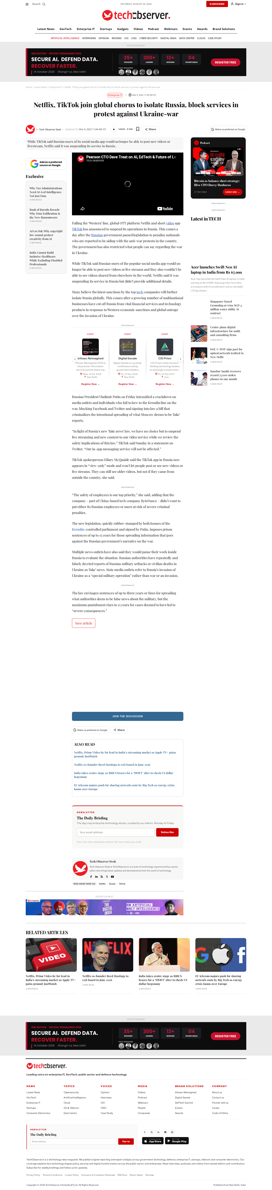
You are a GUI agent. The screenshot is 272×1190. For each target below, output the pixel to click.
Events (178, 1107)
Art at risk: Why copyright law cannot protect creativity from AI (46, 235)
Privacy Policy (33, 1175)
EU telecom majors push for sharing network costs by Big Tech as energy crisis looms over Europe (218, 980)
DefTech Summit (184, 1102)
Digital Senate (182, 1097)
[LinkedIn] (158, 1132)
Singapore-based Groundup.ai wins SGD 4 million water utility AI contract (226, 307)
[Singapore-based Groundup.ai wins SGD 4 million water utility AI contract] (199, 308)
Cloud (67, 1102)
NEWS (30, 1086)
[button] (39, 4)
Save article (83, 623)
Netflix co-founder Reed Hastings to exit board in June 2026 (112, 764)
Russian (97, 235)
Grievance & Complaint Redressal (98, 1175)
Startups (31, 1107)
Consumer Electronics (38, 1113)
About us (217, 1092)
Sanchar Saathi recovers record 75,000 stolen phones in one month (225, 375)
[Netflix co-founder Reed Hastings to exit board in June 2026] (107, 955)
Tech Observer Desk (50, 129)
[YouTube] (165, 1132)
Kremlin (78, 529)
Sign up (126, 1141)
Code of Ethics (220, 1113)
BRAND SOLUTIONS (189, 1086)
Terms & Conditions (52, 1175)
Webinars (143, 1102)
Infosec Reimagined (185, 1092)
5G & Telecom (71, 1107)
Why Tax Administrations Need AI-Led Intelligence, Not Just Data (46, 192)
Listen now (231, 192)
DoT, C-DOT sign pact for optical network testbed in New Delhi (227, 353)
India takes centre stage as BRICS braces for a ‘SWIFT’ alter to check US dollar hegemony (163, 980)
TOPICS (69, 1086)
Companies (144, 1113)
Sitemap (149, 1175)
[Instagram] (172, 1132)
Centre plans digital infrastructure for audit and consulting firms (225, 331)
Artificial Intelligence (75, 1097)
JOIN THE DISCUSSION (128, 716)
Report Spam (136, 1175)
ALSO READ (84, 744)
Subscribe (167, 832)
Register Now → (90, 384)
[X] (107, 876)
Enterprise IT (55, 87)
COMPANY (219, 1086)
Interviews (106, 1097)
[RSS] (101, 876)
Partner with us (220, 1102)
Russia (112, 883)
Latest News (40, 87)
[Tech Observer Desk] (31, 129)
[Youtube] (112, 876)
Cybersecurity (71, 1092)
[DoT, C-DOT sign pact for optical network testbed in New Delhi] (199, 355)
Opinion (105, 1092)
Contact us (218, 1097)
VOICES (106, 1086)
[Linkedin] (96, 876)
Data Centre (70, 1113)
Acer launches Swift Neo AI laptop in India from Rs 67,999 (216, 269)
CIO (103, 1102)
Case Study (107, 1113)
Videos (141, 1092)
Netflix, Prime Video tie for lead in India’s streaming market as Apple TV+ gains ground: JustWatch (51, 980)
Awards (179, 1113)
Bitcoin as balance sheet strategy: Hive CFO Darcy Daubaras (217, 183)
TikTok (77, 229)
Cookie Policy (72, 1175)
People (141, 1107)
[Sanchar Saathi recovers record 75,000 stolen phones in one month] (199, 377)
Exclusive (35, 176)
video (170, 223)
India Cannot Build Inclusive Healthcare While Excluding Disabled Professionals (46, 258)
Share (152, 129)
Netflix (102, 883)
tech (140, 292)
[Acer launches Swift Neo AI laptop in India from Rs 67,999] (218, 241)
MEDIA (143, 1086)
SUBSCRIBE (217, 4)
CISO (103, 1107)
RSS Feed (122, 1175)
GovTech (31, 1097)
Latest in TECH (206, 218)
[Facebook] (91, 876)
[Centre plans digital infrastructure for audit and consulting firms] (199, 333)
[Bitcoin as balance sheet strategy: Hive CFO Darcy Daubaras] (218, 161)
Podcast (142, 1097)
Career (215, 1107)
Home (29, 87)
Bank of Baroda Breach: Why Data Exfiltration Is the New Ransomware (45, 213)
